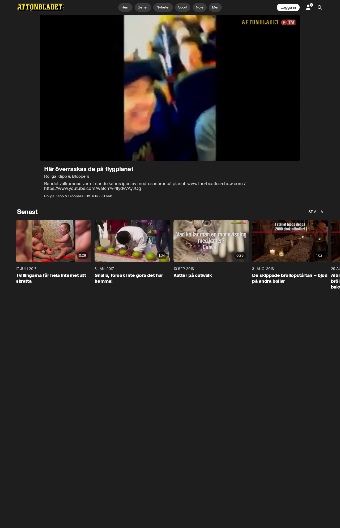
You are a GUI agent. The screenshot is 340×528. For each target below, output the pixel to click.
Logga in (288, 7)
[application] (170, 88)
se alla (315, 212)
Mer (215, 7)
